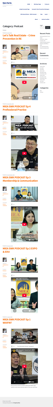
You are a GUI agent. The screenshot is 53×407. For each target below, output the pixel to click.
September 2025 (43, 73)
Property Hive (17, 402)
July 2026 (41, 68)
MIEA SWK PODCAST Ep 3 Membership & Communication (20, 179)
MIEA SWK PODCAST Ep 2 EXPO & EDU (20, 250)
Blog (41, 90)
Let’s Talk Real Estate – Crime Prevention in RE (19, 37)
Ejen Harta (7, 3)
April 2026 (42, 69)
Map (41, 14)
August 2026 (42, 66)
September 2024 (43, 78)
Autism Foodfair (45, 19)
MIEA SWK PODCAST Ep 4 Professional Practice (17, 108)
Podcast (4, 57)
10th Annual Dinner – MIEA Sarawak (28, 14)
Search (41, 25)
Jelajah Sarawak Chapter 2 (45, 42)
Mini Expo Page (37, 4)
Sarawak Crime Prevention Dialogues (40, 9)
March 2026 (42, 70)
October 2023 (42, 82)
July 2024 (41, 81)
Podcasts (47, 4)
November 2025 (43, 72)
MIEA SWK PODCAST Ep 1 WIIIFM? (17, 321)
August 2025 (42, 75)
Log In (46, 14)
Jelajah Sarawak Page (24, 9)
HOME (28, 4)
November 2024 (43, 76)
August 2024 (42, 79)
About (36, 19)
